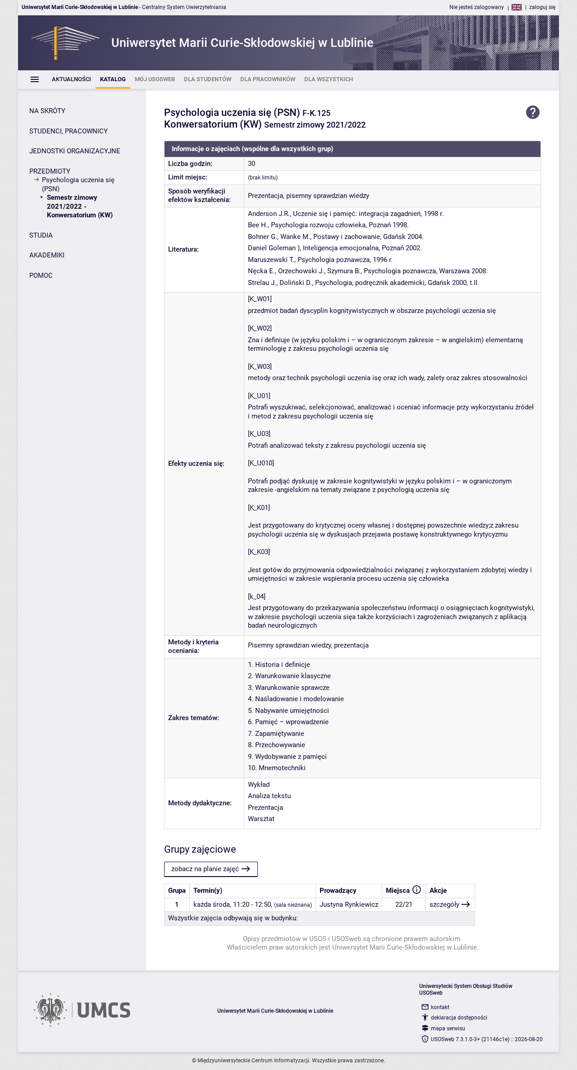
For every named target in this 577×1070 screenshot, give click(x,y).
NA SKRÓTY (47, 111)
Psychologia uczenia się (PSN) (78, 184)
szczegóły (444, 904)
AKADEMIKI (46, 255)
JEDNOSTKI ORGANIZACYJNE (74, 151)
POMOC (41, 275)
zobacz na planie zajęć (205, 869)
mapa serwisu (448, 1028)
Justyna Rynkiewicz (349, 904)
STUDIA (41, 235)
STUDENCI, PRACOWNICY (68, 131)
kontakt (440, 1007)
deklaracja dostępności (459, 1018)
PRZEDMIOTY (49, 171)
